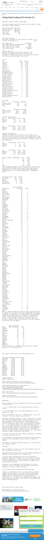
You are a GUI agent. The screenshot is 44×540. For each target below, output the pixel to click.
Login (35, 538)
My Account (38, 9)
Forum (32, 7)
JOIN (42, 9)
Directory (36, 7)
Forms (14, 7)
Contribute (41, 7)
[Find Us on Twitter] (22, 1)
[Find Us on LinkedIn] (24, 1)
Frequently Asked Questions (6, 508)
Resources (27, 7)
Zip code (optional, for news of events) (28, 520)
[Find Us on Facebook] (20, 1)
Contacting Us (15, 531)
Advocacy (22, 7)
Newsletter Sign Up (23, 531)
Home (2, 7)
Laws (18, 7)
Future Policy (4, 13)
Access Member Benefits (5, 507)
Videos (10, 7)
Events (6, 7)
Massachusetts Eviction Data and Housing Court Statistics (20, 13)
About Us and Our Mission (6, 531)
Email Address (23, 516)
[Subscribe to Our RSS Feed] (26, 1)
